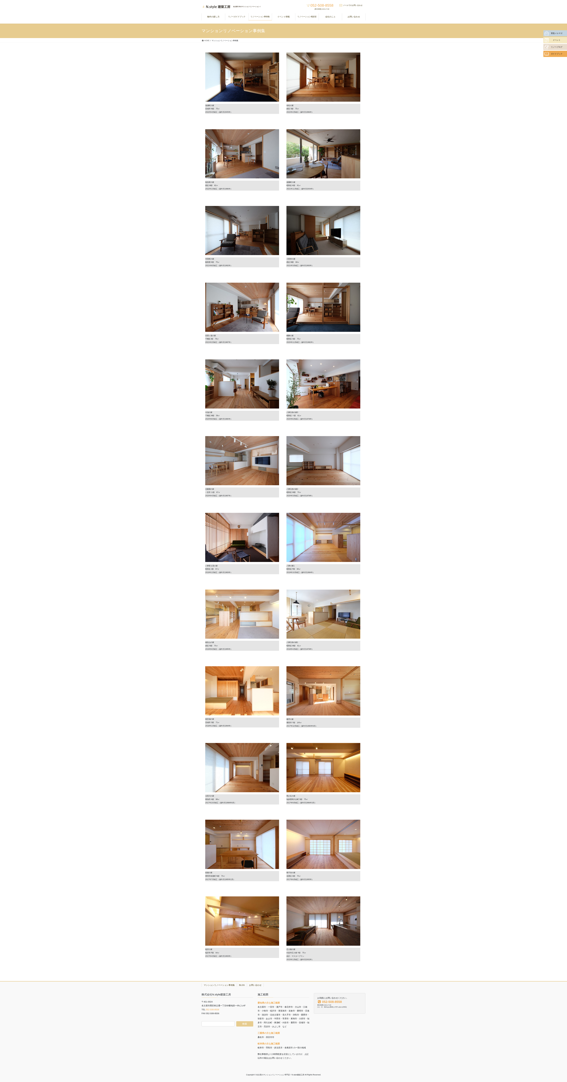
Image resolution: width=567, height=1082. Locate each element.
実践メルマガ (556, 33)
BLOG (242, 985)
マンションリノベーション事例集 (219, 985)
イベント (557, 40)
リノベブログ (556, 47)
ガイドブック (556, 54)
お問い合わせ (255, 985)
